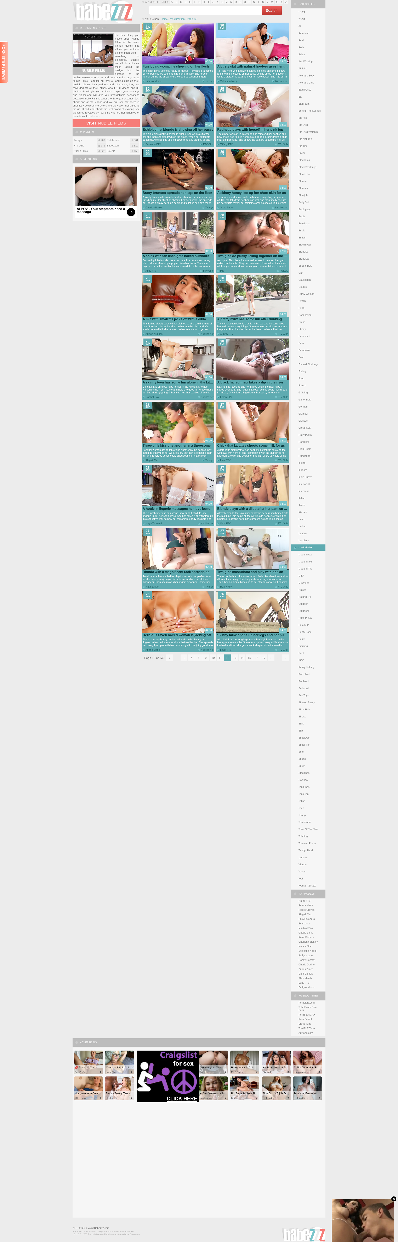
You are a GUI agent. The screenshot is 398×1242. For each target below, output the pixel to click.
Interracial (304, 484)
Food (301, 378)
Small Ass (303, 737)
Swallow (303, 780)
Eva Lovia (304, 923)
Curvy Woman (306, 294)
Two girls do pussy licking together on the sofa (254, 256)
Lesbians (303, 540)
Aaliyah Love (305, 955)
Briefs (301, 230)
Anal (301, 40)
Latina (302, 526)
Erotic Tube (304, 1023)
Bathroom (303, 103)
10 (213, 657)
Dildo (301, 308)
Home (164, 19)
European (304, 350)
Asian (301, 54)
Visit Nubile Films (106, 123)
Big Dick (303, 124)
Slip (300, 730)
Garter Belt (304, 399)
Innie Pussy (305, 477)
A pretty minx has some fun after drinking (249, 319)
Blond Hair (304, 174)
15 (249, 657)
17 (264, 657)
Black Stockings (307, 167)
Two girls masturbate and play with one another (254, 572)
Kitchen (302, 512)
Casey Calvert (306, 960)
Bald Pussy (304, 89)
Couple (302, 286)
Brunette (303, 251)
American (303, 33)
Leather (302, 533)
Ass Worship (305, 61)
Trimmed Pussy (307, 843)
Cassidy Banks (154, 207)
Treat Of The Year (308, 829)
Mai (222, 270)
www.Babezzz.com (98, 1228)
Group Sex (304, 427)
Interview (303, 491)
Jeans (301, 505)
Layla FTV (226, 649)
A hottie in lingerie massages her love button (177, 508)
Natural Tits (304, 596)
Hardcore (303, 441)
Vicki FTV (225, 523)
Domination (305, 315)
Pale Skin (303, 625)
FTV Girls (208, 144)
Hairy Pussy (305, 434)
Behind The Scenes (309, 110)
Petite (301, 639)
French (302, 385)
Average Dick (306, 82)
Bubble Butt (305, 265)
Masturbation (177, 19)
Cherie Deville (306, 964)
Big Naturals (305, 139)
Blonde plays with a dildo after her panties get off (255, 508)
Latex (301, 519)
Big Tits (302, 146)
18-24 (301, 12)
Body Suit (303, 202)
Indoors (302, 470)
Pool (301, 653)
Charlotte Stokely (308, 941)
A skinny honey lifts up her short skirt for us (251, 193)
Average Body (306, 75)
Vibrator (302, 864)
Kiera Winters (306, 937)
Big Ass (302, 117)
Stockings (303, 773)
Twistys (209, 81)
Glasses (303, 420)
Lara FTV (225, 460)
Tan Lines (303, 787)
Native (302, 589)
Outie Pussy (305, 618)
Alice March (305, 978)
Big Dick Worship (308, 132)
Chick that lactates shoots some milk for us (251, 445)
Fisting (302, 371)
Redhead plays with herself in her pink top (250, 129)
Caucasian (304, 279)
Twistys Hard (305, 850)
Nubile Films (93, 71)
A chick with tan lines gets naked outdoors (176, 256)
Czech (302, 301)
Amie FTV (151, 270)
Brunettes (303, 258)
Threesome (304, 822)
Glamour (303, 413)
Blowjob (303, 195)
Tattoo (301, 801)
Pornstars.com (306, 1002)
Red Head (304, 674)
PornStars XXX (306, 1014)
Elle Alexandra (306, 919)
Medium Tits (305, 568)
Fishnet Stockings (308, 364)
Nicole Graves (306, 909)
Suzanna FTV (153, 144)
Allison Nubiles (154, 334)
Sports (302, 758)
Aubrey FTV (226, 334)
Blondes (303, 188)
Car (300, 272)
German (303, 406)
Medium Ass (305, 554)
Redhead (303, 681)
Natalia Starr (153, 586)
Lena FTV (303, 982)
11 (220, 657)
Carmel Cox (152, 397)
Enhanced (304, 336)
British (302, 237)
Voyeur (302, 871)
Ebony (302, 329)
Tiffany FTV (226, 144)
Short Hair (304, 709)
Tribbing (303, 836)
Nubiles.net (281, 81)
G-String (303, 392)
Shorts (302, 716)
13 (235, 657)
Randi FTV (304, 900)
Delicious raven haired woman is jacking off (177, 635)
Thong (302, 815)
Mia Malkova (305, 928)
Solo (301, 751)
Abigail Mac (152, 460)
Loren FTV (226, 397)
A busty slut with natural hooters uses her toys (253, 66)
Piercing (303, 646)
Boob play (304, 209)
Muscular (303, 582)
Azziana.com (305, 1033)
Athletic (302, 68)
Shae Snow (226, 207)
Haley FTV (226, 586)
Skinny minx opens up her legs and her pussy (253, 635)
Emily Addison (153, 81)
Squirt (301, 765)
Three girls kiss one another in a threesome (177, 445)
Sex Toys (303, 695)
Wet (300, 878)
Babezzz (103, 11)
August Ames (305, 969)
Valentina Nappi (229, 81)
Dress (301, 322)
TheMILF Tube (306, 1028)
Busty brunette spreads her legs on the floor (177, 193)
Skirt (300, 723)
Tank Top (303, 794)
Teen (301, 808)
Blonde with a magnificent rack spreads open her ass (184, 572)
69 (299, 26)
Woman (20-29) (307, 885)
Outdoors (303, 611)
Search (272, 10)
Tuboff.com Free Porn (307, 1009)
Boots (301, 216)
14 (242, 657)
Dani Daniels (305, 973)
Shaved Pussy (306, 702)
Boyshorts (304, 223)
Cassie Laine (305, 932)
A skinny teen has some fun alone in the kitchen (180, 382)
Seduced (303, 688)
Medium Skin (305, 561)
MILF (301, 575)
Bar (300, 96)
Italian (301, 498)
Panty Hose (305, 632)
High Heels (304, 448)
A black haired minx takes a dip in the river (250, 382)
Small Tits (303, 744)
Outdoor (303, 603)
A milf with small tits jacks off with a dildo (174, 319)
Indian (302, 463)
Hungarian (304, 456)
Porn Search (305, 1019)
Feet (300, 357)
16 (256, 657)
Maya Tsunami (154, 523)
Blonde (302, 181)
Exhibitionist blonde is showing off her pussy (178, 129)
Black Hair (304, 160)
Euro (301, 343)
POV (301, 660)
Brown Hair (304, 244)
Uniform (302, 857)
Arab (301, 47)
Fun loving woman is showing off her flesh (176, 66)
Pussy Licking (306, 667)
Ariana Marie (153, 649)
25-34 (301, 19)
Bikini (301, 153)
